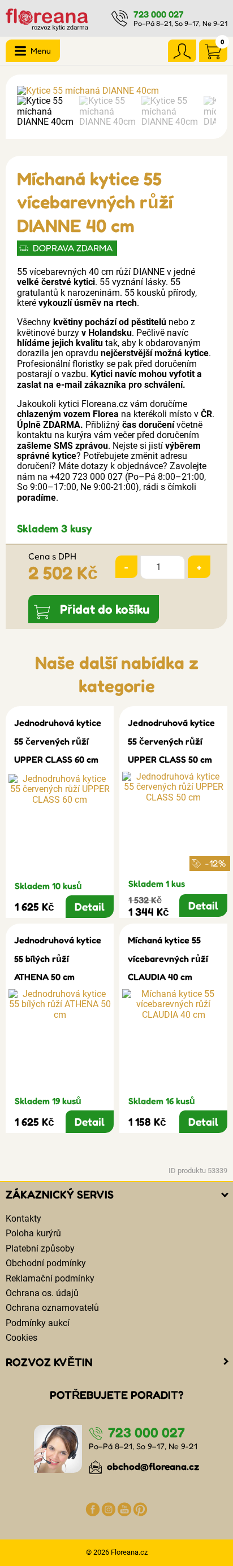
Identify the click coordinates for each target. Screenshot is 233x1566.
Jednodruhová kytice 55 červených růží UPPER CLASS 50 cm (171, 741)
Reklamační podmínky (50, 1278)
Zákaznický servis (60, 1194)
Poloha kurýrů (33, 1233)
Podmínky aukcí (38, 1323)
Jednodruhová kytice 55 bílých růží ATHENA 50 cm (57, 958)
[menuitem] (45, 111)
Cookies (21, 1337)
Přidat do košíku (105, 608)
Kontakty (23, 1218)
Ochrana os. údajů (42, 1293)
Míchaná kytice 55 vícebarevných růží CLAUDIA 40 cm (168, 958)
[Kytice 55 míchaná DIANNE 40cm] (116, 91)
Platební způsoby (40, 1248)
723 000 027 (158, 14)
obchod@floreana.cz (152, 1466)
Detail (90, 906)
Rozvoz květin (49, 1362)
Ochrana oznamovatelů (52, 1307)
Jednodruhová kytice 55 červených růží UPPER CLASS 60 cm (57, 741)
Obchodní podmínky (46, 1263)
